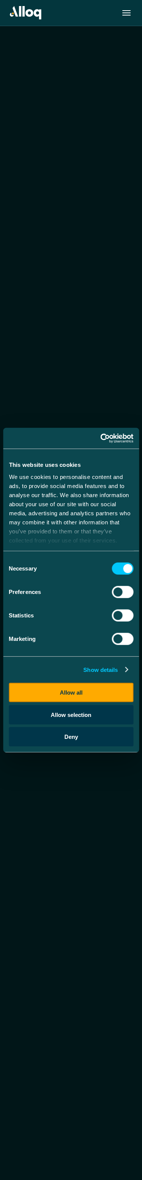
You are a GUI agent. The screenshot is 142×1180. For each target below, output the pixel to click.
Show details (100, 669)
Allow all (71, 692)
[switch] (122, 592)
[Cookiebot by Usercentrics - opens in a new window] (101, 438)
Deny (71, 737)
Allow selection (71, 714)
